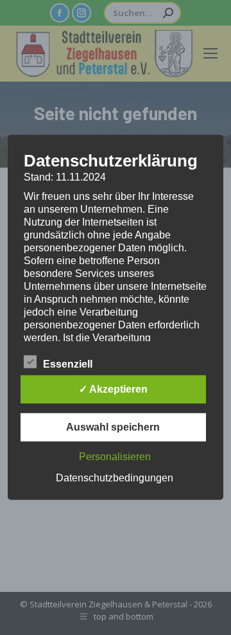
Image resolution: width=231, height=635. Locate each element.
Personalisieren (115, 456)
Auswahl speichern (113, 427)
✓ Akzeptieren (113, 389)
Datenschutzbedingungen (114, 477)
